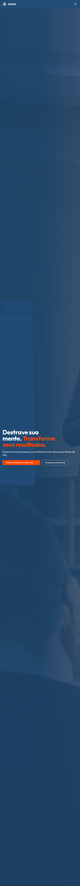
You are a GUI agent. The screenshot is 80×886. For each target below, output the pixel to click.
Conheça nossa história (55, 462)
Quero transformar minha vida (19, 462)
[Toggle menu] (75, 4)
